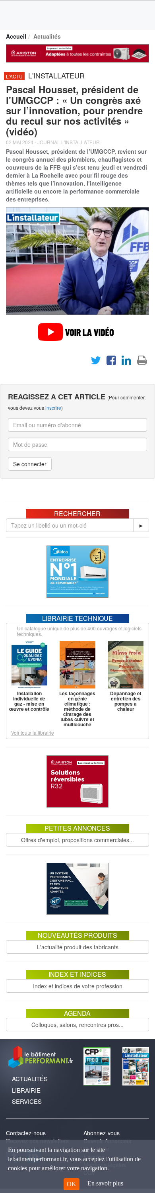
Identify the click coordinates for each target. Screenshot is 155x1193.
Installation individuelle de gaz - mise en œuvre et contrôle (29, 701)
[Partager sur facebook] (111, 362)
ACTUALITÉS (30, 1078)
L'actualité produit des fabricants (77, 947)
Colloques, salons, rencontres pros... (77, 1025)
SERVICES (27, 1101)
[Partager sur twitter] (96, 362)
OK (71, 1184)
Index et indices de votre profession (77, 986)
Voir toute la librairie (32, 732)
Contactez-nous (26, 1133)
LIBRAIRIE (26, 1090)
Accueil (16, 36)
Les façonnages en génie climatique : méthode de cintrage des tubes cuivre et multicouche (77, 709)
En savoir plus (105, 1183)
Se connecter (29, 464)
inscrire (53, 407)
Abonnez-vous (101, 1133)
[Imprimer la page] (142, 362)
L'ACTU (14, 76)
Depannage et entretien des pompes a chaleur (125, 701)
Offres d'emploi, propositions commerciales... (77, 840)
